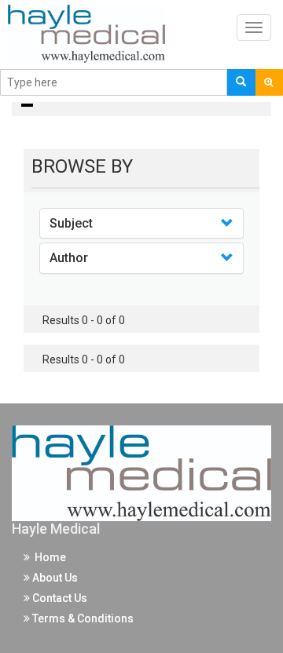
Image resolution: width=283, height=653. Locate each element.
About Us (54, 577)
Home (48, 557)
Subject (71, 223)
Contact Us (58, 598)
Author (69, 257)
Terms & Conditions (82, 618)
